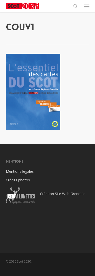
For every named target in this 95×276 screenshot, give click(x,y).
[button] (86, 6)
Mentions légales (20, 171)
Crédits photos (18, 180)
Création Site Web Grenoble (62, 193)
